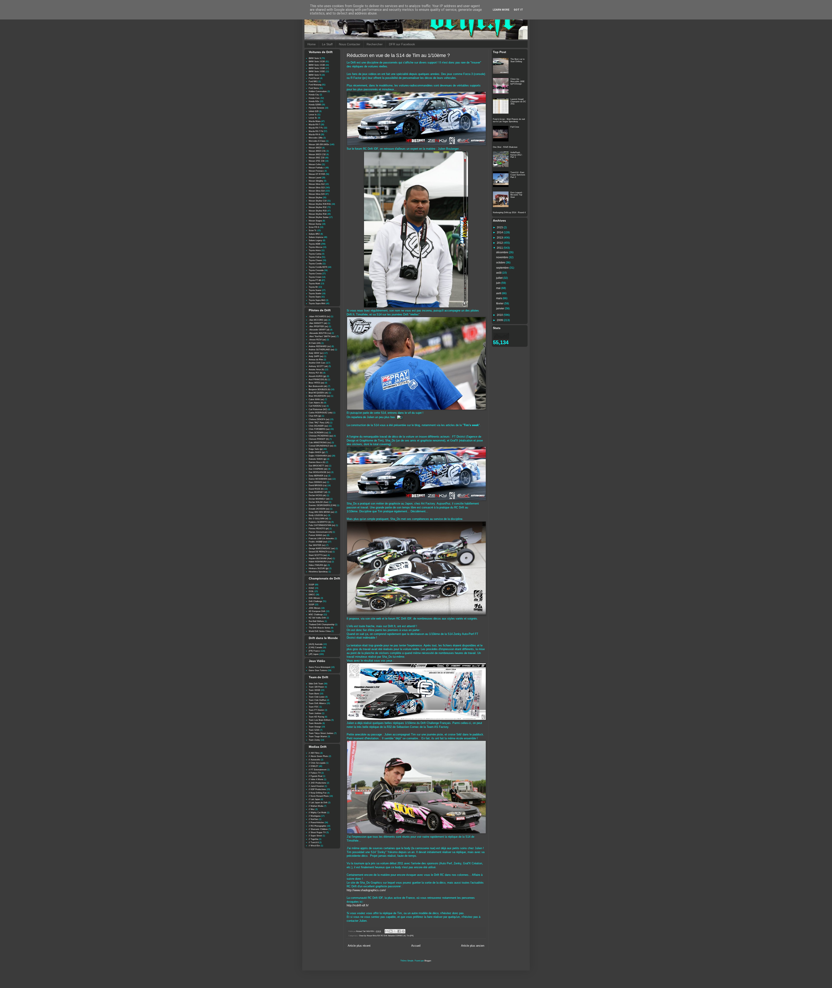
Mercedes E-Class (317, 141)
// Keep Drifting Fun (318, 793)
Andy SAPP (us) (316, 356)
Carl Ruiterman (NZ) (318, 409)
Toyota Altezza (315, 247)
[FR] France (314, 651)
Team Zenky (314, 740)
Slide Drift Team (316, 684)
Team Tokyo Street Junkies (321, 733)
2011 (500, 247)
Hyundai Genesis (316, 108)
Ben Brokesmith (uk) (318, 386)
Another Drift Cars (317, 363)
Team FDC (314, 707)
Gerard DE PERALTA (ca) (320, 552)
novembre (502, 257)
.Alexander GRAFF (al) (319, 330)
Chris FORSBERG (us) (319, 429)
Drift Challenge (315, 601)
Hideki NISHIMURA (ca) (320, 562)
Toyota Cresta (315, 274)
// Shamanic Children (318, 829)
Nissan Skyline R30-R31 (320, 204)
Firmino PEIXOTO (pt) (319, 528)
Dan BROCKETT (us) (318, 466)
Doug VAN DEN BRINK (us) (321, 512)
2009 (500, 320)
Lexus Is (313, 115)
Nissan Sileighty (316, 181)
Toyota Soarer (315, 290)
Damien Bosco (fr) (317, 462)
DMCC (312, 595)
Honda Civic (314, 98)
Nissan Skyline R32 (318, 207)
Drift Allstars (314, 598)
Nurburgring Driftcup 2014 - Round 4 (509, 212)
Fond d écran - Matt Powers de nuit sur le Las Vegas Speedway (509, 120)
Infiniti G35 (313, 111)
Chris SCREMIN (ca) (318, 433)
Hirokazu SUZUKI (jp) (318, 568)
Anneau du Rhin (316, 360)
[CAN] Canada (315, 647)
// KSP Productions (317, 789)
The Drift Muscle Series (319, 628)
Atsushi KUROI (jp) (317, 376)
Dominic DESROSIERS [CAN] (322, 505)
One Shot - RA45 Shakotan (505, 147)
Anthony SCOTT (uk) (318, 366)
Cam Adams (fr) (316, 403)
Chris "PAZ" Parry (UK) (319, 423)
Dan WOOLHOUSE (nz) (319, 472)
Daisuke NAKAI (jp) (317, 459)
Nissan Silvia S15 (317, 194)
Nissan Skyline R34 (318, 214)
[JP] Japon (313, 654)
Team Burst (314, 694)
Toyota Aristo (315, 250)
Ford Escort (314, 78)
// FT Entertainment (318, 770)
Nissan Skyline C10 (318, 201)
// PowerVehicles (316, 822)
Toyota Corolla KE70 (318, 267)
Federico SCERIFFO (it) (320, 522)
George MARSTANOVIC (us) (322, 548)
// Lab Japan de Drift (318, 802)
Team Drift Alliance (317, 703)
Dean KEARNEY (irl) (318, 492)
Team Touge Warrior (318, 736)
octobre (501, 262)
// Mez (312, 809)
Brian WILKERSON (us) (319, 396)
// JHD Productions (317, 783)
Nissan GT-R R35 (317, 174)
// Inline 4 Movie (316, 779)
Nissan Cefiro (315, 164)
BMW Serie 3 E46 (317, 68)
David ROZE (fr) (316, 489)
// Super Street (315, 836)
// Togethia (313, 839)
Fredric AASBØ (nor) (318, 542)
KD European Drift (317, 611)
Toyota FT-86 (315, 280)
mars (499, 298)
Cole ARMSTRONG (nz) (320, 442)
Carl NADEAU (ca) (317, 406)
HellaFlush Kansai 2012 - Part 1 (516, 154)
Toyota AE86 (314, 244)
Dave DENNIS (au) (317, 482)
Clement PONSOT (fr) (319, 439)
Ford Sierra (314, 88)
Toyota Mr (313, 287)
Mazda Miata (314, 121)
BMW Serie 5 (315, 75)
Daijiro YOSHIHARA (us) (320, 456)
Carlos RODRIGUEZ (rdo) (320, 413)
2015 (500, 227)
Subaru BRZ (314, 234)
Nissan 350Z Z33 (316, 158)
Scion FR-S (314, 227)
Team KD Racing (316, 717)
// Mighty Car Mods (317, 812)
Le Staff (327, 44)
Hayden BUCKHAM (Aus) (320, 558)
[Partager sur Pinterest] (403, 931)
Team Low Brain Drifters (320, 720)
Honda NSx (314, 101)
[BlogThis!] (391, 931)
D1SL (311, 591)
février (500, 303)
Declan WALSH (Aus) (318, 502)
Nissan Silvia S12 (317, 184)
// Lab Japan (314, 799)
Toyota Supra (315, 297)
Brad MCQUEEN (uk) (318, 393)
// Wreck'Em (314, 846)
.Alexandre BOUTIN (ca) (320, 333)
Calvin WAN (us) (316, 399)
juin (498, 282)
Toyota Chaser (315, 260)
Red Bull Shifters (316, 621)
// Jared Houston (316, 786)
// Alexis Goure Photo (318, 756)
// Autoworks (314, 760)
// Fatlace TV (315, 773)
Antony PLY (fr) (315, 373)
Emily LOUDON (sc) (318, 515)
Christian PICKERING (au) (321, 436)
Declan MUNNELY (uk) (319, 499)
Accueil (416, 945)
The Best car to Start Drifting (517, 60)
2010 (500, 314)
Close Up (362, 936)
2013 (500, 237)
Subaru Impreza (316, 237)
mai (498, 288)
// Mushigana (314, 816)
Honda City (314, 95)
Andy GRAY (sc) (316, 353)
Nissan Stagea (315, 221)
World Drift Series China (320, 631)
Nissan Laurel (315, 178)
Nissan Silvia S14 (373, 936)
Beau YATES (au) (316, 383)
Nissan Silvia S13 (317, 188)
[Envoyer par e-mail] (387, 931)
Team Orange (315, 727)
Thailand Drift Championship (321, 624)
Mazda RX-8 (314, 134)
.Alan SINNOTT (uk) (318, 323)
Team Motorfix (315, 723)
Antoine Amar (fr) (316, 369)
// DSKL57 (313, 766)
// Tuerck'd (313, 842)
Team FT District (316, 710)
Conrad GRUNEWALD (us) (321, 446)
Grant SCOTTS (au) (318, 555)
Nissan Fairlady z (317, 168)
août (499, 272)
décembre (502, 252)
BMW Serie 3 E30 (317, 61)
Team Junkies (315, 713)
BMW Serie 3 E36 (317, 65)
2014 (500, 232)
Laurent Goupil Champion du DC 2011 (518, 101)
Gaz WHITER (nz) (317, 545)
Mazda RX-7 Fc (316, 128)
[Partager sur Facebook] (399, 931)
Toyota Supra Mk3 (317, 300)
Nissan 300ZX (315, 148)
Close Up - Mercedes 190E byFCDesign (517, 81)
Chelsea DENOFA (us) (319, 419)
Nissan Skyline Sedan (318, 217)
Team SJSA (314, 730)
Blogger (427, 961)
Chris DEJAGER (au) (318, 426)
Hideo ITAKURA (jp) (318, 565)
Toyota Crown (315, 277)
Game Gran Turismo (318, 670)
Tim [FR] (410, 936)
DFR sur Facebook (402, 44)
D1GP (311, 585)
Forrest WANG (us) (317, 535)
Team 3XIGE (314, 690)
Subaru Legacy (315, 240)
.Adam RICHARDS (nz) (319, 316)
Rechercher (375, 44)
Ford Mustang (315, 85)
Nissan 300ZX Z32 (317, 154)
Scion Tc (313, 230)
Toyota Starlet (315, 293)
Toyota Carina (315, 254)
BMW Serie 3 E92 (317, 71)
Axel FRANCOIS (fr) (318, 379)
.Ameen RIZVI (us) (317, 340)
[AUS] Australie (316, 644)
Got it (518, 9)
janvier (500, 308)
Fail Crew (514, 127)
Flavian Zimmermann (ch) (320, 532)
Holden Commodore (318, 91)
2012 (500, 242)
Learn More (501, 9)
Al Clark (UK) (315, 343)
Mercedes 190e (316, 138)
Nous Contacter (349, 44)
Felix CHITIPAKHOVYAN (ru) (322, 525)
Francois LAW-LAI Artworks (321, 538)
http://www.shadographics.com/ (366, 890)
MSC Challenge (316, 614)
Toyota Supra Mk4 (317, 303)
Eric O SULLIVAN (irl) (318, 519)
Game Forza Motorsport (319, 667)
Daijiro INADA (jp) (317, 452)
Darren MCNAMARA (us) (320, 479)
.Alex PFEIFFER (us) (318, 326)
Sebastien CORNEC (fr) (397, 936)
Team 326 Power (316, 687)
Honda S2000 (315, 105)
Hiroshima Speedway (318, 572)
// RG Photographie (317, 826)
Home (311, 44)
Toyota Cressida (316, 270)
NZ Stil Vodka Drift (317, 618)
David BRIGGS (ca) (318, 485)
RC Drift (384, 936)
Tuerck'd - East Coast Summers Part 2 (517, 174)
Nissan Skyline (315, 197)
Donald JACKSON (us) (319, 509)
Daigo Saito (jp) (316, 449)
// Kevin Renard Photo (319, 796)
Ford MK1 (313, 81)
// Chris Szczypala (317, 763)
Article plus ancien (472, 945)
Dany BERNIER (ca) (318, 476)
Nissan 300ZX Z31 (317, 151)
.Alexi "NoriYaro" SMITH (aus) (322, 336)
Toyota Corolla (315, 264)
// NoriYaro (313, 819)
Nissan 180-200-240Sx (319, 144)
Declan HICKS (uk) (317, 495)
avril (499, 293)
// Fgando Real (315, 776)
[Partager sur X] (395, 931)
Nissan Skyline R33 (318, 211)
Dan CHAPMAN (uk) (318, 469)
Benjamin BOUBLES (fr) (319, 389)
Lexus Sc (313, 118)
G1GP (311, 605)
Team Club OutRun (317, 700)
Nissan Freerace (316, 171)
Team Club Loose (317, 697)
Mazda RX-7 (314, 124)
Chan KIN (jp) (315, 416)
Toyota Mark (314, 283)
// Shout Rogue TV (317, 832)
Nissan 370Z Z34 (316, 161)
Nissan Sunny (315, 224)
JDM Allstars (314, 608)
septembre (502, 267)
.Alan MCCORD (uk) (318, 320)
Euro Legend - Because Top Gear (516, 194)
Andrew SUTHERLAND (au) (321, 350)
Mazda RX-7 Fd (316, 131)
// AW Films (314, 753)
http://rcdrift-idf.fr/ (358, 905)
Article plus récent (359, 945)
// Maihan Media (316, 806)
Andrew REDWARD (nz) (320, 346)
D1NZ (311, 588)
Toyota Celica (315, 257)
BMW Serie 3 (315, 58)
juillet (499, 277)
